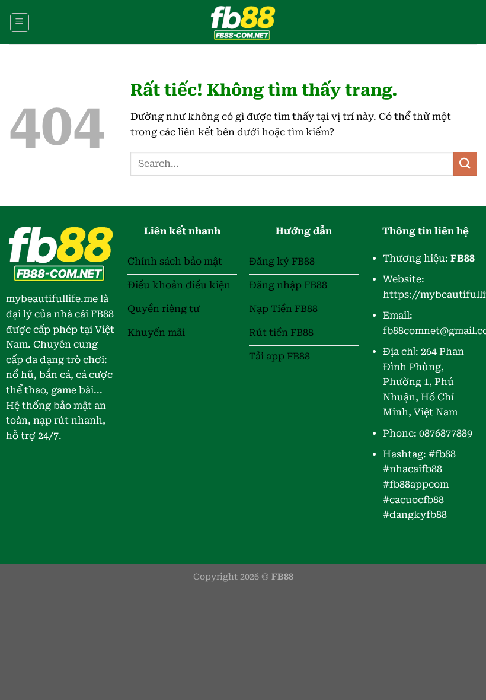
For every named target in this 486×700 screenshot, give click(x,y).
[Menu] (19, 22)
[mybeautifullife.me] (243, 22)
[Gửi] (465, 163)
